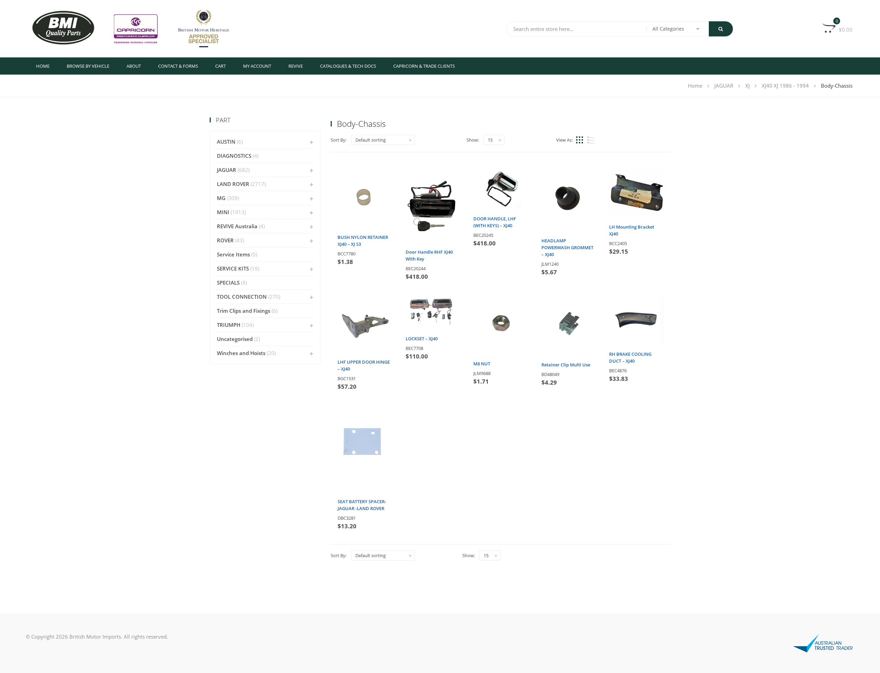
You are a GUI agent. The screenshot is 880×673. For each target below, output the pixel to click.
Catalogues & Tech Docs (348, 66)
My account (257, 66)
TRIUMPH (228, 324)
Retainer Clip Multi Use (565, 365)
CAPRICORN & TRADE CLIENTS (424, 66)
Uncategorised (235, 338)
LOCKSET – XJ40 (422, 338)
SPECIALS (228, 282)
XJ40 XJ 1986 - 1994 (785, 85)
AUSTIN (226, 141)
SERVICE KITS (233, 268)
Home (43, 66)
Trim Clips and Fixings (243, 310)
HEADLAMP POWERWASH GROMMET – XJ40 (567, 247)
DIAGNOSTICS (234, 155)
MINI (223, 212)
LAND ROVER (233, 183)
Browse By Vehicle (88, 66)
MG (221, 198)
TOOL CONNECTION (242, 296)
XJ (747, 85)
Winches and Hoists (241, 353)
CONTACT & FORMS (178, 66)
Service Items (233, 254)
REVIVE (295, 66)
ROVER (225, 240)
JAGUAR (723, 85)
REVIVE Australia (237, 226)
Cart (220, 66)
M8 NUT (481, 364)
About (133, 66)
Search (721, 28)
